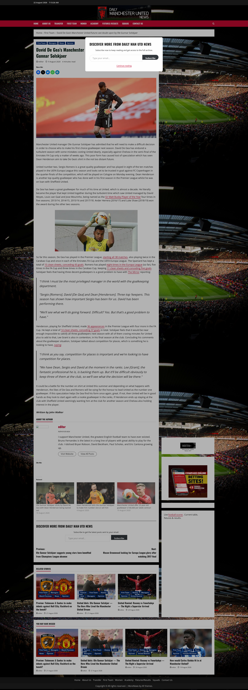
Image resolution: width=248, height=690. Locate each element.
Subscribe (150, 58)
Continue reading (124, 65)
